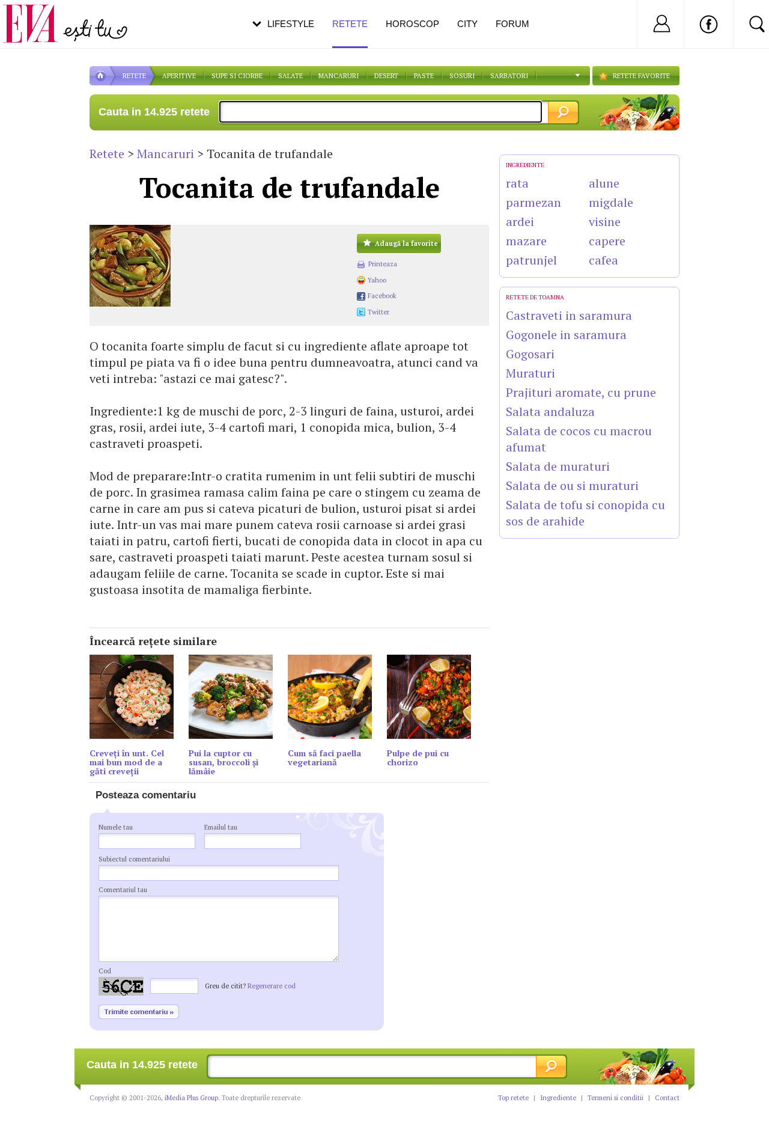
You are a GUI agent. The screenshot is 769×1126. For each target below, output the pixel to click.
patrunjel (531, 260)
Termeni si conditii (615, 1098)
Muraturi (530, 373)
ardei (520, 221)
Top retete (513, 1098)
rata (517, 183)
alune (604, 183)
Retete (107, 153)
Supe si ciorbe (237, 76)
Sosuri (462, 76)
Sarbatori (509, 76)
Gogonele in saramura (566, 334)
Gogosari (530, 354)
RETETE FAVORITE (641, 76)
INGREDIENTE (525, 165)
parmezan (533, 202)
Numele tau (116, 827)
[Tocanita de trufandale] (217, 266)
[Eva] (37, 14)
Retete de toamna (535, 297)
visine (605, 221)
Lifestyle (290, 24)
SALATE (290, 76)
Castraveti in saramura (569, 315)
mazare (526, 241)
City (467, 24)
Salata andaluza (550, 411)
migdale (611, 202)
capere (607, 241)
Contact (667, 1098)
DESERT (386, 76)
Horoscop (412, 24)
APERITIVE (179, 76)
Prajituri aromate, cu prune (581, 392)
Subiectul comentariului (134, 859)
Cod (105, 971)
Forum (512, 24)
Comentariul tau (123, 890)
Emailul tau (220, 827)
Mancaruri (338, 76)
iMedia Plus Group (191, 1098)
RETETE (134, 76)
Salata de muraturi (558, 466)
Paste (424, 76)
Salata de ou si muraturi (572, 485)
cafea (603, 260)
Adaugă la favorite (406, 243)
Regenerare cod (272, 986)
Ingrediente (558, 1098)
